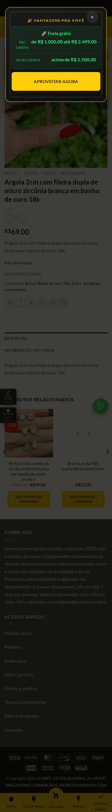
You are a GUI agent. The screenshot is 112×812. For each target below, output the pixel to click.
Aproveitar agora (56, 81)
